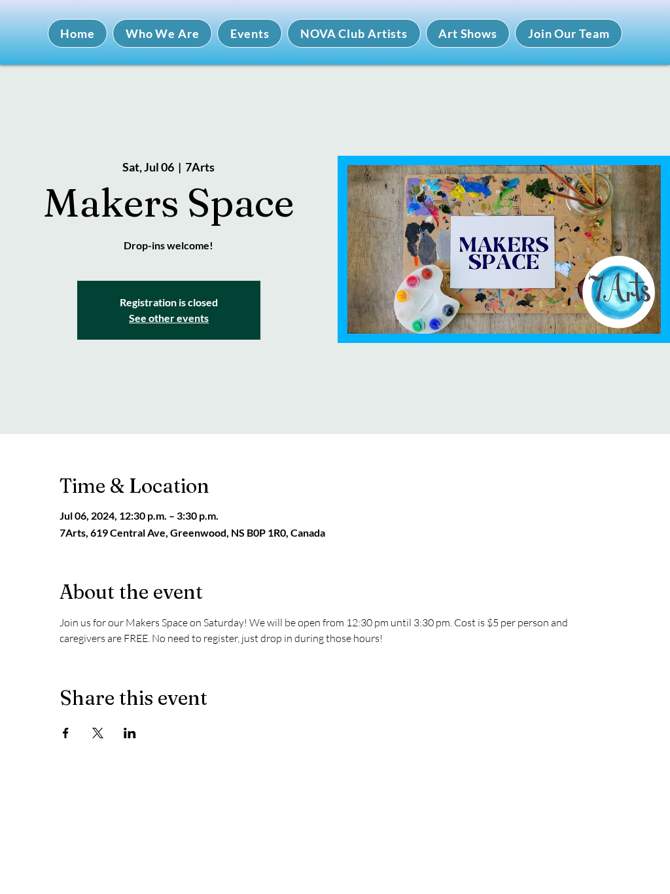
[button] (162, 33)
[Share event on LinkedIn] (130, 733)
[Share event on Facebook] (66, 733)
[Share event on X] (98, 733)
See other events (169, 318)
